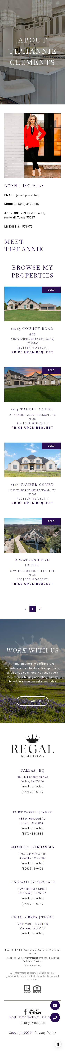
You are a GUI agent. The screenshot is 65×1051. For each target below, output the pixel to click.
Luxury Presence (32, 1023)
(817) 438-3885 (32, 833)
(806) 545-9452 (32, 868)
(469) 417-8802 (29, 204)
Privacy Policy (45, 1032)
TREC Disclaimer (32, 965)
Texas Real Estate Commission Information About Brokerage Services (32, 959)
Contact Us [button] (32, 701)
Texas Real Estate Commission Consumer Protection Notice (32, 952)
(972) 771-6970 (32, 792)
